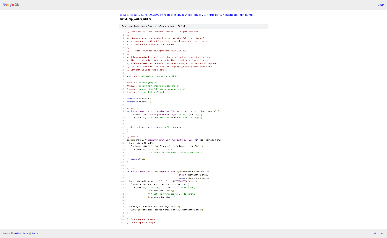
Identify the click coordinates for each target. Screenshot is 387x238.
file (181, 26)
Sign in (381, 4)
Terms (35, 233)
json (381, 233)
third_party (214, 14)
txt (374, 233)
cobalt (123, 14)
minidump (246, 14)
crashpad (231, 14)
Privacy (26, 233)
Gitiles (18, 233)
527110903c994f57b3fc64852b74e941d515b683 (171, 14)
